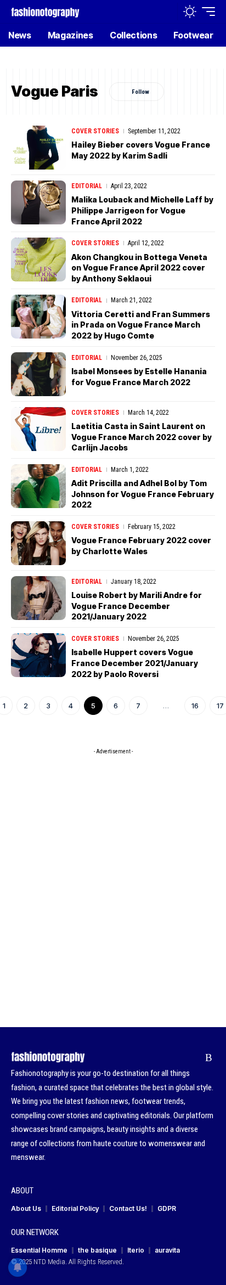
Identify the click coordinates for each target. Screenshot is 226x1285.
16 (195, 705)
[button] (166, 12)
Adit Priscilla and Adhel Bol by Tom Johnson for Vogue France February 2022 (142, 493)
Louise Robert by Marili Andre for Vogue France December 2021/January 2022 (136, 605)
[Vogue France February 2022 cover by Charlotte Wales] (38, 543)
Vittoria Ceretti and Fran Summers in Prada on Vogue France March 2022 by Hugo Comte (140, 324)
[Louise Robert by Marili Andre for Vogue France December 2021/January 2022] (38, 598)
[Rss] (208, 1058)
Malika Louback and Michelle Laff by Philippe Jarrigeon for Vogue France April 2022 (142, 210)
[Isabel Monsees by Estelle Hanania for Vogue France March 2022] (38, 374)
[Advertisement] (113, 873)
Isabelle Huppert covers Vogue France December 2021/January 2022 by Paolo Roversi (134, 662)
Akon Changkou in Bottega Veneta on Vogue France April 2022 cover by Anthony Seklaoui (139, 267)
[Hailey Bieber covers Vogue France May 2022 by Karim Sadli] (38, 148)
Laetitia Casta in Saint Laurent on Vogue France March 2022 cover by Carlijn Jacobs (141, 436)
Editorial (86, 186)
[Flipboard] (192, 1058)
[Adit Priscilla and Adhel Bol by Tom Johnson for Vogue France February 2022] (38, 486)
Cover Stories (95, 131)
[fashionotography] (45, 11)
